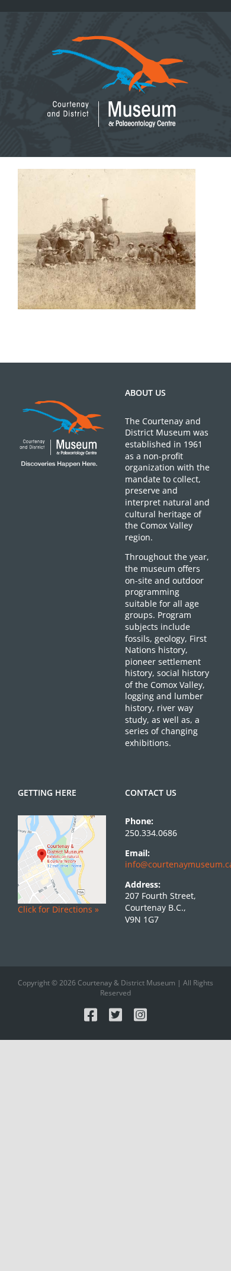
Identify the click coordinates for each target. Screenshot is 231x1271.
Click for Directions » (58, 909)
